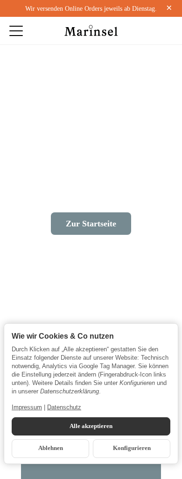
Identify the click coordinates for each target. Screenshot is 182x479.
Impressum (27, 407)
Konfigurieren (132, 448)
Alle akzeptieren (91, 426)
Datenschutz (64, 407)
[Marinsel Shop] (91, 30)
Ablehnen (50, 448)
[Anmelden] (147, 31)
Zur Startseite (91, 223)
